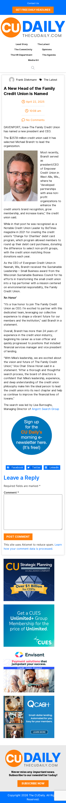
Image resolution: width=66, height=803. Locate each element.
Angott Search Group (45, 409)
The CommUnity (23, 49)
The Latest (43, 44)
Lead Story (22, 44)
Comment (11, 492)
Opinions (47, 49)
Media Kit (33, 60)
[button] (15, 467)
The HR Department (21, 54)
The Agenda (49, 54)
